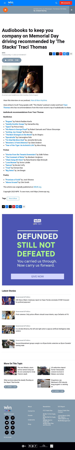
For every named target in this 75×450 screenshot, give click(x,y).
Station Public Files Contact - (63, 411)
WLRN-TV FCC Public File (49, 414)
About (30, 406)
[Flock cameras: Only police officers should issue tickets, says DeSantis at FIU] (8, 315)
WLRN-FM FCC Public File (49, 418)
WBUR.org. (37, 187)
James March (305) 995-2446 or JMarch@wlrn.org (64, 417)
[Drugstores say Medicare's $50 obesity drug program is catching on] (43, 383)
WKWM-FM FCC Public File (47, 421)
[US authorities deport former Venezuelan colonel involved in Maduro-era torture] (43, 371)
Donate (30, 415)
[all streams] (72, 10)
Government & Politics (23, 297)
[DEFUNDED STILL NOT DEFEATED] (37, 249)
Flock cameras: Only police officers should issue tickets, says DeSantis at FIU (42, 314)
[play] (5, 10)
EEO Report (61, 406)
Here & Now (13, 198)
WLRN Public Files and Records (48, 424)
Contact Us (31, 411)
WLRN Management (64, 421)
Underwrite (31, 420)
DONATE (66, 3)
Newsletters (46, 406)
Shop (29, 424)
